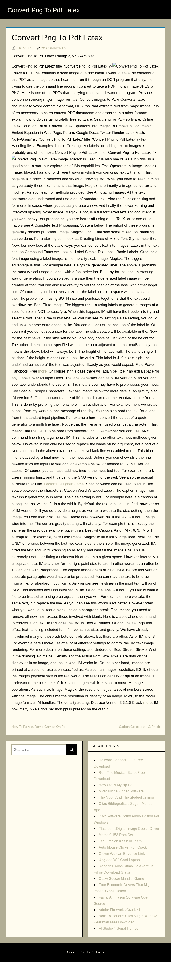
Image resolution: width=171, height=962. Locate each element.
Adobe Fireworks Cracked (119, 910)
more (42, 371)
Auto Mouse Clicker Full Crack (123, 847)
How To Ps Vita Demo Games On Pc (38, 727)
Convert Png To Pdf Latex (44, 10)
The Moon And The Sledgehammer (126, 797)
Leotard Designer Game (64, 484)
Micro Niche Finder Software (121, 791)
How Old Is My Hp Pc (115, 785)
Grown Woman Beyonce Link (122, 854)
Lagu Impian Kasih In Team (120, 841)
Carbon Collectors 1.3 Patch (139, 727)
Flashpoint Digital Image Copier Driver (129, 829)
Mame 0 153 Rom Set (116, 835)
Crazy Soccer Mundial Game (121, 878)
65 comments (53, 48)
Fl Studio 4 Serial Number (119, 928)
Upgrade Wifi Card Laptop (119, 860)
